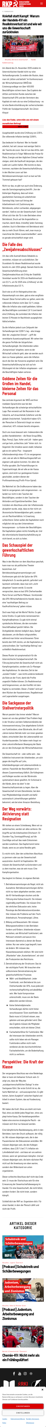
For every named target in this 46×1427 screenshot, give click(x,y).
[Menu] (41, 3)
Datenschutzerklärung (18, 1419)
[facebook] (14, 1372)
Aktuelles (8, 60)
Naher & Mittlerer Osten (18, 1306)
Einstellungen (23, 1413)
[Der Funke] (15, 6)
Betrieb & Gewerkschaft (20, 60)
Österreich (19, 1263)
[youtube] (19, 1372)
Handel (33, 60)
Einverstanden (23, 1406)
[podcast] (31, 1372)
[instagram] (25, 1372)
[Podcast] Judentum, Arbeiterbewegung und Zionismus (18, 1314)
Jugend (12, 1263)
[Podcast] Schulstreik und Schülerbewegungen (20, 1268)
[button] (42, 1389)
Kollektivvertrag (7, 63)
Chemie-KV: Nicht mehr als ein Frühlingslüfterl (21, 1357)
